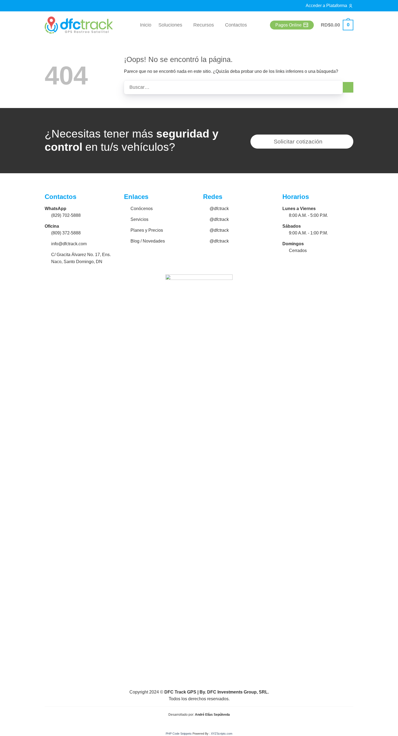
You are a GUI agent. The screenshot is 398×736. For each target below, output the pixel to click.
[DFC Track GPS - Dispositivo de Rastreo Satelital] (79, 25)
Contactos (236, 25)
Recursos (203, 25)
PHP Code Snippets (179, 733)
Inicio (145, 25)
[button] (337, 25)
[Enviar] (348, 87)
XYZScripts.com (221, 733)
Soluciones (170, 25)
